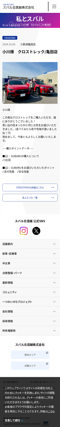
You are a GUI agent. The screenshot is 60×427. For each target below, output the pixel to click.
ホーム (5, 24)
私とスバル (15, 24)
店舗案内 (7, 244)
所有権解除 (9, 330)
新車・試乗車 (9, 253)
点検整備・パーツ (12, 273)
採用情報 (7, 321)
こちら (51, 411)
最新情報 (7, 282)
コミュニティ (9, 292)
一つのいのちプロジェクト (17, 302)
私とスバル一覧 (30, 197)
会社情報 (7, 311)
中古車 (6, 263)
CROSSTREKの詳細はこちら (30, 187)
